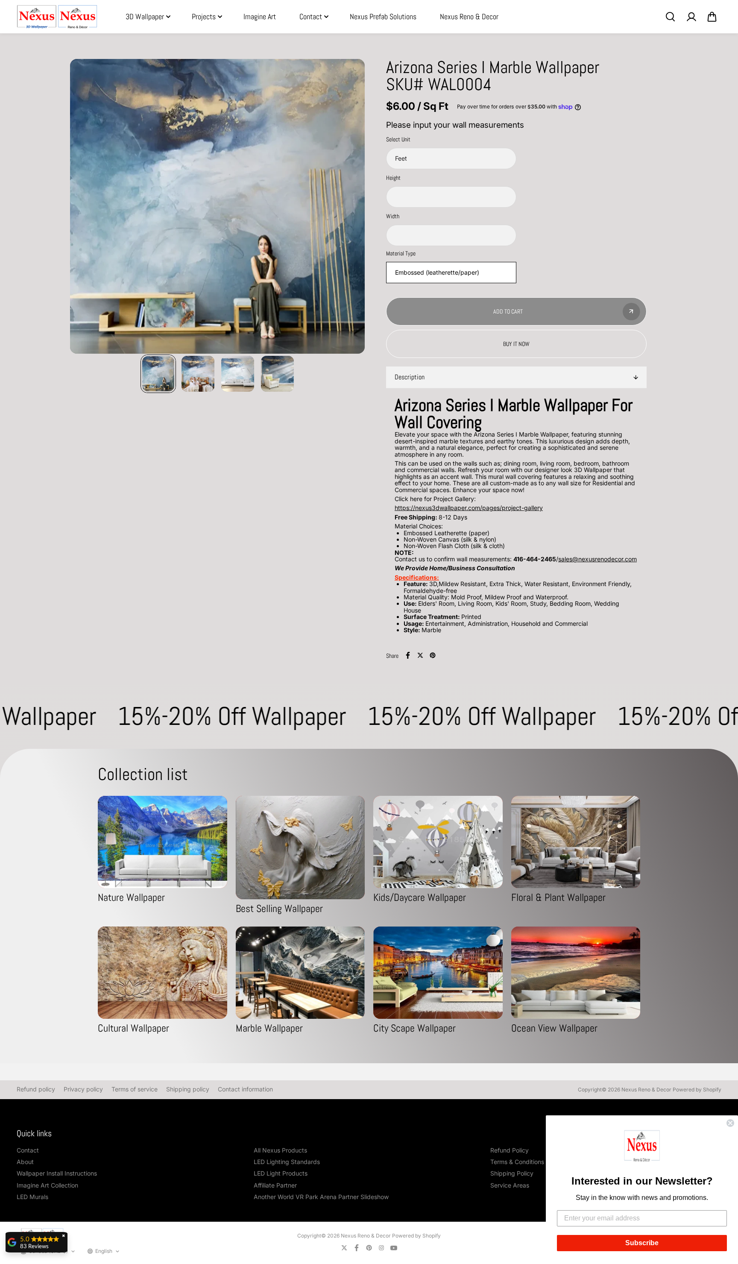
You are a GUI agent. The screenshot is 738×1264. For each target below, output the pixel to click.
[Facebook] (408, 655)
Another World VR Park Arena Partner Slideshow (321, 1197)
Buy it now (516, 344)
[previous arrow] (86, 206)
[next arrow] (348, 206)
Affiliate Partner (275, 1185)
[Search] (670, 16)
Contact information (245, 1089)
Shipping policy (187, 1089)
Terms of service (134, 1089)
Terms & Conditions (517, 1161)
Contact (310, 16)
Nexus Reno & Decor (469, 16)
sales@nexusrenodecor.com (597, 559)
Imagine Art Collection (47, 1185)
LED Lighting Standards (287, 1161)
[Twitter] (420, 655)
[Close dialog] (730, 1123)
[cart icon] (712, 16)
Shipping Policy (511, 1173)
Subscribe (642, 1242)
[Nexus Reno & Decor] (57, 17)
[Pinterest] (433, 655)
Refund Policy (509, 1150)
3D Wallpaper (145, 16)
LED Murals (32, 1197)
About (25, 1161)
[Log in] (691, 16)
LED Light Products (281, 1173)
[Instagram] (381, 1248)
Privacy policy (83, 1089)
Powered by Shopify (697, 1089)
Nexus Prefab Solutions (383, 16)
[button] (642, 1147)
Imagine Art (259, 16)
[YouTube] (394, 1248)
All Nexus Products (280, 1150)
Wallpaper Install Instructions (57, 1173)
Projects (204, 16)
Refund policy (36, 1089)
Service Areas (509, 1185)
